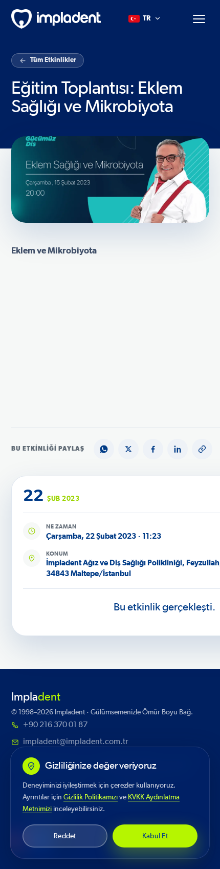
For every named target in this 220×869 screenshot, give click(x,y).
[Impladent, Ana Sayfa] (56, 19)
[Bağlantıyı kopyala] (202, 449)
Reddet (65, 836)
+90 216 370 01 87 (55, 724)
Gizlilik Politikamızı (90, 797)
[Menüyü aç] (199, 19)
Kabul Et (155, 836)
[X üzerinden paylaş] (128, 449)
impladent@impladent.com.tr (75, 741)
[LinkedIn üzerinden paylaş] (177, 449)
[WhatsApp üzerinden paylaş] (104, 449)
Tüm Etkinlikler (53, 60)
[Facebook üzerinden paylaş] (153, 449)
